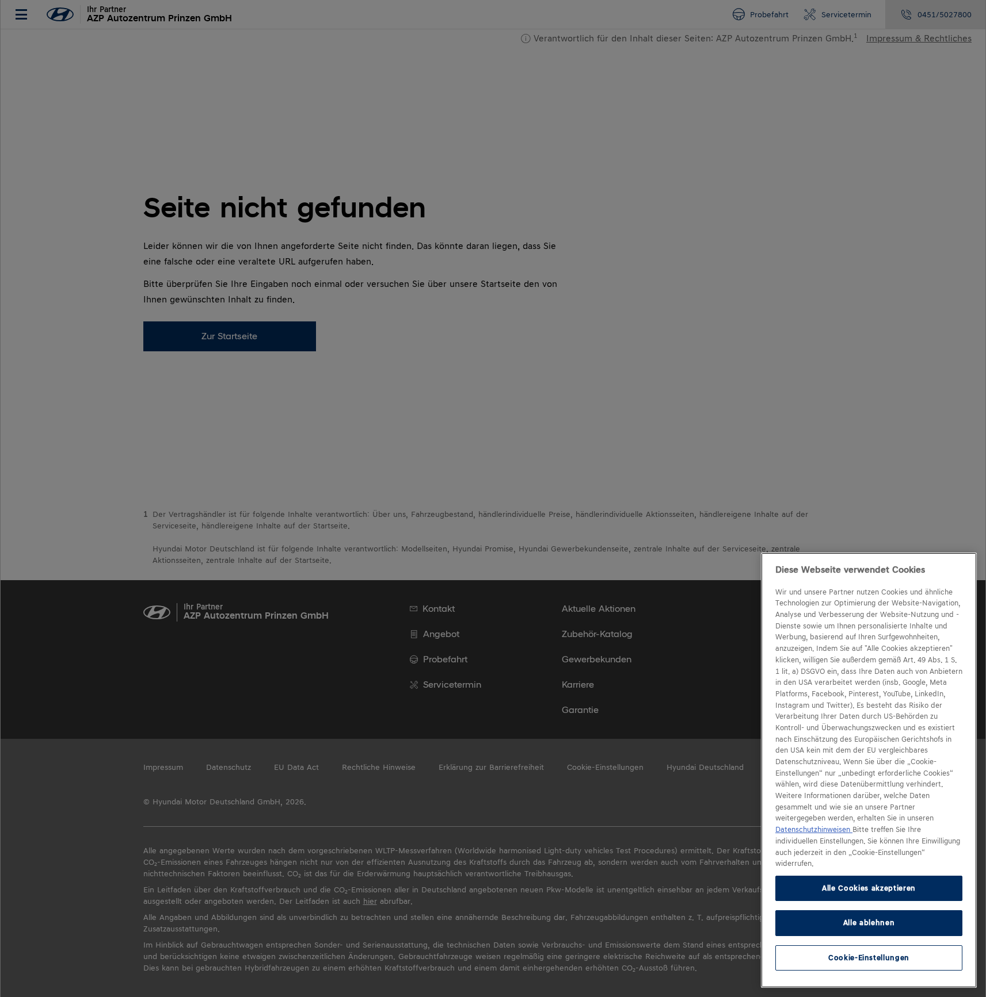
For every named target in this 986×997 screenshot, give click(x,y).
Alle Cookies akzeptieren (869, 888)
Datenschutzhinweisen (813, 829)
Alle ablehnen (869, 922)
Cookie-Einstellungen (868, 958)
